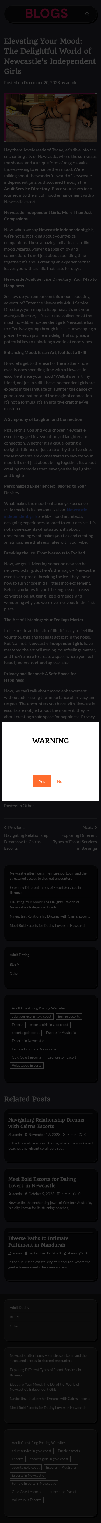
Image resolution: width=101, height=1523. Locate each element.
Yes (42, 781)
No (59, 781)
